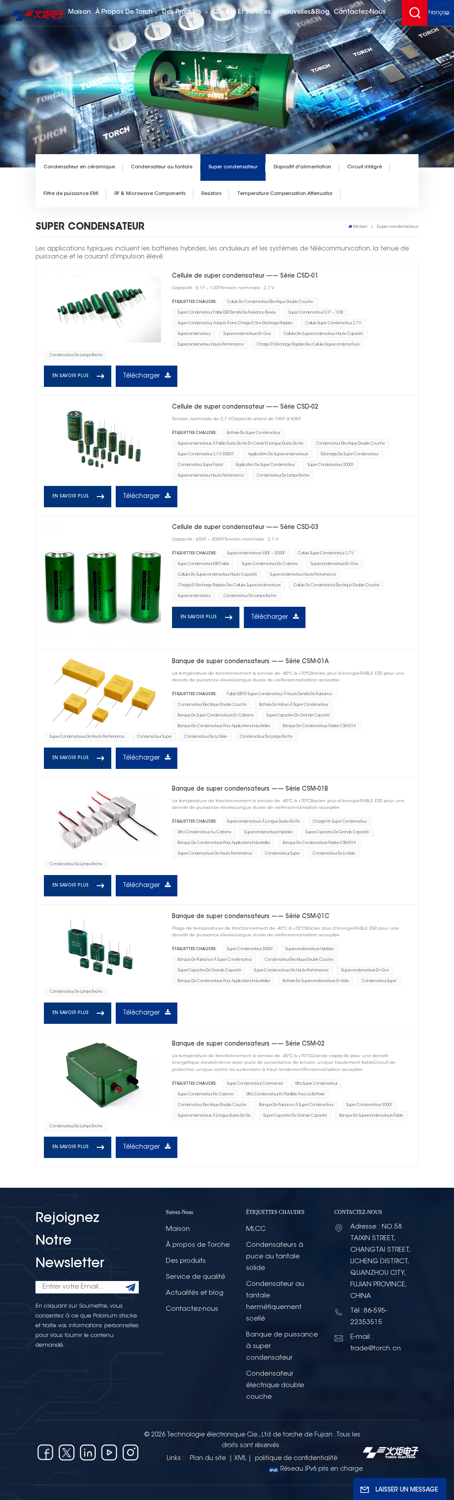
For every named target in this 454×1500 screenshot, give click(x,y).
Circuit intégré (364, 167)
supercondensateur (194, 334)
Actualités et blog (194, 1293)
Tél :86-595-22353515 (368, 1317)
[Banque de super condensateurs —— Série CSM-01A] (102, 693)
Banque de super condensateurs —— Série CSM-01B (250, 789)
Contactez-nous (360, 12)
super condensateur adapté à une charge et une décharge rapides (235, 323)
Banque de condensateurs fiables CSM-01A (319, 726)
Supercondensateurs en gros (247, 334)
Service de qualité (195, 1277)
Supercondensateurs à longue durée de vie (263, 822)
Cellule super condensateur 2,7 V (333, 323)
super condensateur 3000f (330, 465)
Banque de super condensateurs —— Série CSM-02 (248, 1044)
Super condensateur (233, 167)
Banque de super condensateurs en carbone (216, 715)
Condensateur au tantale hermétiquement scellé (275, 1301)
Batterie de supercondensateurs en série (316, 981)
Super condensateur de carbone (270, 564)
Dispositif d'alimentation (302, 167)
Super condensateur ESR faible (203, 564)
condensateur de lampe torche (76, 355)
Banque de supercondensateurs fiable (371, 1116)
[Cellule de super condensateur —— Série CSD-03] (102, 582)
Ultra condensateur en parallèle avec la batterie (286, 1094)
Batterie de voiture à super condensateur (293, 705)
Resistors (211, 193)
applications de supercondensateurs (278, 454)
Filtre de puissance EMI (70, 193)
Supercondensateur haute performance (211, 344)
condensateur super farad (200, 465)
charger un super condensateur (340, 822)
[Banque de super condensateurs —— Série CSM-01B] (102, 820)
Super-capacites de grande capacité (298, 715)
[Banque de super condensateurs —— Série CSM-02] (102, 1075)
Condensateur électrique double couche (350, 444)
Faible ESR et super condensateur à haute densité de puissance (279, 694)
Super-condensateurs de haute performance (87, 737)
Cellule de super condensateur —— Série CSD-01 (245, 276)
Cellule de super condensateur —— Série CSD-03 (245, 527)
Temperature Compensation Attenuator (285, 193)
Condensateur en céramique (79, 167)
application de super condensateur (265, 465)
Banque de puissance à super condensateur (215, 960)
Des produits (182, 12)
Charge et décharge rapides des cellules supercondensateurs (308, 344)
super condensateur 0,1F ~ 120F (316, 312)
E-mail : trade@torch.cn (375, 1343)
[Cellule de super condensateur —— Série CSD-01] (102, 307)
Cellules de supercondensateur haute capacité (323, 334)
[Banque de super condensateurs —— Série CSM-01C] (102, 948)
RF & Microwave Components (149, 193)
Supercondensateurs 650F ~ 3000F (256, 553)
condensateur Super (154, 737)
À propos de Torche (198, 1245)
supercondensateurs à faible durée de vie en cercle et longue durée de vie (240, 444)
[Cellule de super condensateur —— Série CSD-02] (102, 438)
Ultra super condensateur (316, 1084)
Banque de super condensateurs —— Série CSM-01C (250, 916)
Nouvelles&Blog (305, 12)
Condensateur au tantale (161, 167)
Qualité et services (242, 12)
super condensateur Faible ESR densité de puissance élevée (227, 312)
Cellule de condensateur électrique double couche (270, 302)
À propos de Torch (124, 12)
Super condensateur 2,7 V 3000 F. (206, 454)
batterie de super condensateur (253, 433)
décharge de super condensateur (349, 454)
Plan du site (208, 1459)
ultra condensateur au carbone (204, 832)
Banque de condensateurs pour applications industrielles (224, 726)
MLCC (256, 1229)
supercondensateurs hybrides (268, 832)
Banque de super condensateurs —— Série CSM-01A (250, 661)
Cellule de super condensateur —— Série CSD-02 (245, 407)
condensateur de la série (205, 737)
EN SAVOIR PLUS (70, 376)
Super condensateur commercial (254, 1084)
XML (240, 1459)
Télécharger (142, 376)
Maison (79, 12)
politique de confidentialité (296, 1459)
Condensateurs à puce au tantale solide (274, 1257)
